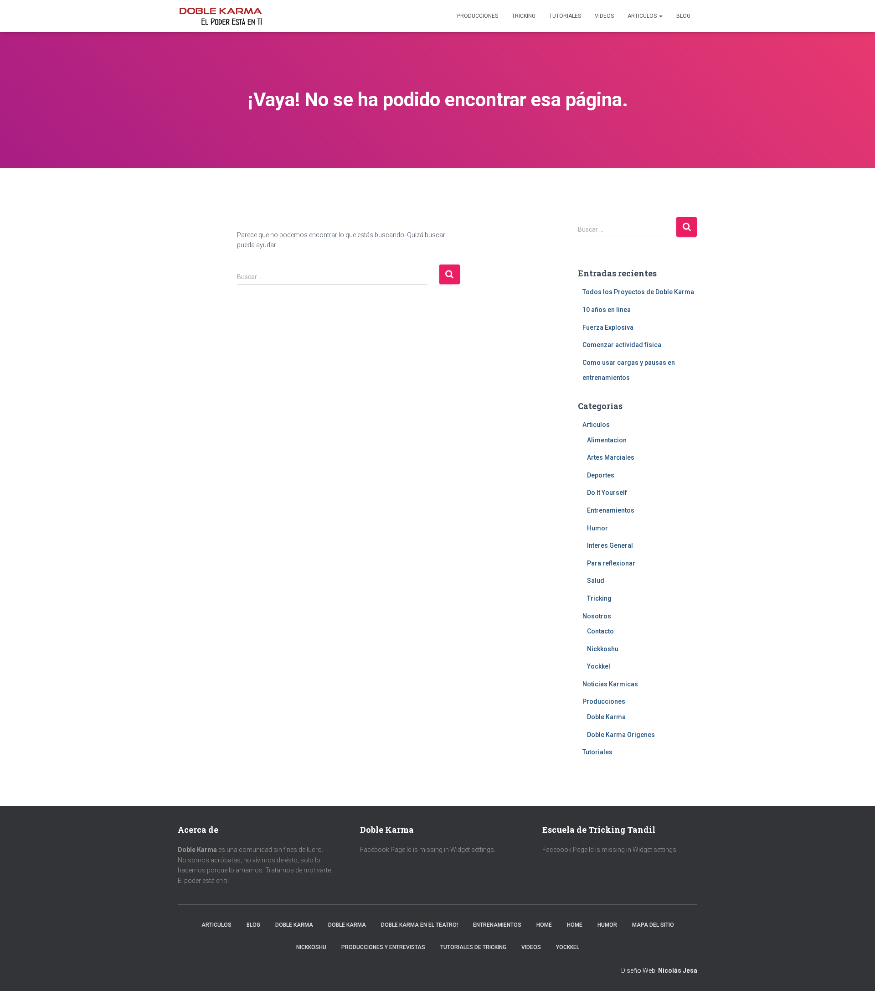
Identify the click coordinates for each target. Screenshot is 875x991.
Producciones (477, 16)
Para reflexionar (611, 563)
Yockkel (598, 666)
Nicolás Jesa (677, 970)
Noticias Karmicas (610, 684)
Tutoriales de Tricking (473, 947)
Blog (683, 16)
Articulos (643, 16)
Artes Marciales (610, 457)
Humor (597, 528)
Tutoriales (565, 16)
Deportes (600, 475)
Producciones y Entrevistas (383, 947)
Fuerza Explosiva (607, 327)
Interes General (610, 545)
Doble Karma (606, 717)
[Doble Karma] (220, 16)
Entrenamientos (610, 510)
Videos (604, 16)
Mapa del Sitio (653, 925)
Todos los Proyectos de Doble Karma (638, 292)
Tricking (523, 16)
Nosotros (596, 616)
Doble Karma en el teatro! (419, 925)
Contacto (600, 631)
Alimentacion (607, 440)
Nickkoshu (602, 649)
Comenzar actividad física (621, 344)
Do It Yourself (607, 492)
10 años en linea (606, 309)
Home (544, 925)
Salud (595, 580)
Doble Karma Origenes (621, 734)
